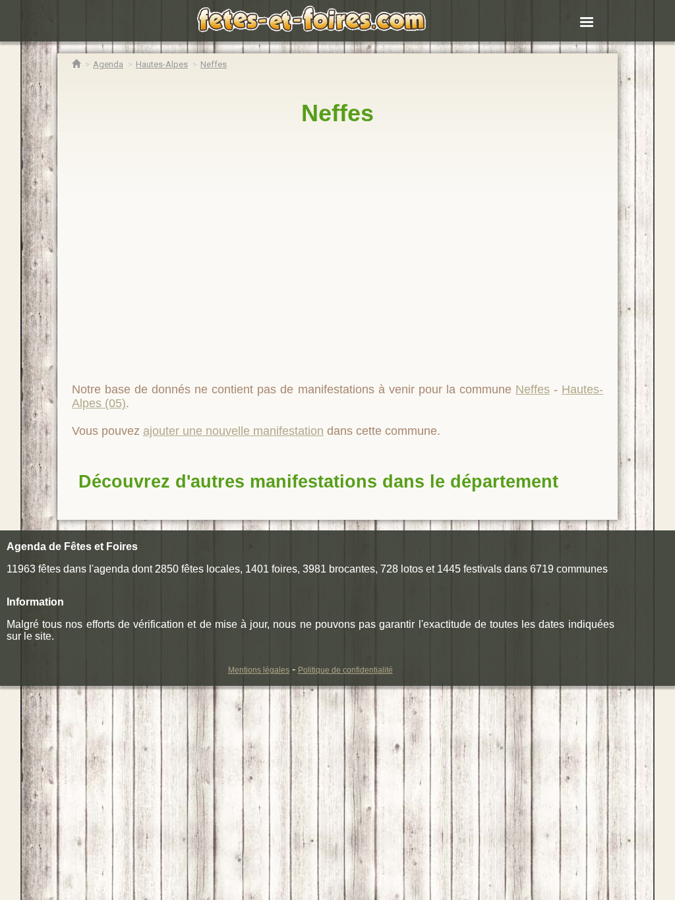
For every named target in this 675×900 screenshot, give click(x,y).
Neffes (337, 113)
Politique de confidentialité (345, 670)
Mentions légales (258, 670)
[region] (337, 248)
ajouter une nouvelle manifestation (233, 430)
